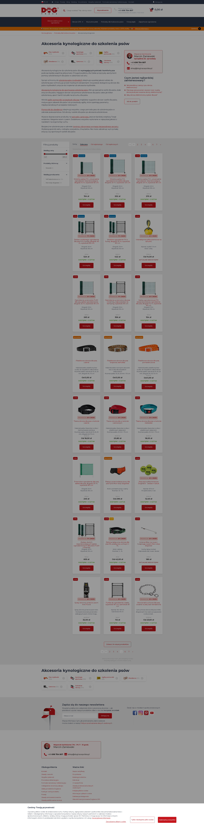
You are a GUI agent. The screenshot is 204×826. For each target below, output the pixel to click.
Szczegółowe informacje (101, 818)
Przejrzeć (102, 71)
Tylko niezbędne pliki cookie (142, 820)
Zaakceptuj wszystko (167, 820)
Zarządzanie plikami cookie (116, 822)
